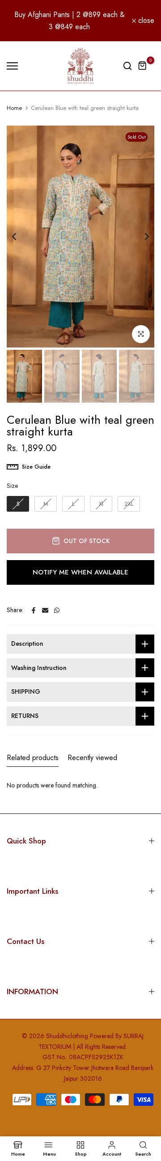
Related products (33, 757)
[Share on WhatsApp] (56, 610)
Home (14, 108)
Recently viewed (92, 757)
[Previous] (20, 236)
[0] (143, 66)
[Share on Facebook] (33, 610)
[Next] (141, 236)
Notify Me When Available (80, 572)
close (145, 20)
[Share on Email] (45, 610)
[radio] (18, 504)
